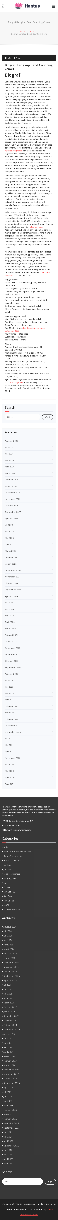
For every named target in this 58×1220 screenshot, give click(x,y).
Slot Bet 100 (9, 891)
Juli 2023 (9, 680)
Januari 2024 (11, 641)
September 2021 (13, 732)
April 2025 (10, 544)
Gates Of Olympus (12, 860)
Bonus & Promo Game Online (18, 851)
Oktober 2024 (11, 583)
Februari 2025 (11, 557)
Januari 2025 (11, 563)
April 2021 (10, 751)
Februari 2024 (11, 635)
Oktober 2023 (11, 661)
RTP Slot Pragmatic (14, 382)
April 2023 (10, 699)
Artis (32, 31)
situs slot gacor (37, 227)
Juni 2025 (9, 531)
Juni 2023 (9, 686)
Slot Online (9, 900)
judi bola (7, 865)
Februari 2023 (11, 706)
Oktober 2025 (11, 505)
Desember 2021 (13, 725)
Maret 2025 (10, 551)
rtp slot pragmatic (13, 150)
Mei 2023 (9, 693)
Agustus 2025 (11, 518)
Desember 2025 (13, 492)
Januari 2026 (11, 486)
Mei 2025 (9, 538)
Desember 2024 (13, 570)
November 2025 (13, 499)
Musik (6, 882)
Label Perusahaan (12, 873)
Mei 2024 (9, 615)
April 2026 (10, 466)
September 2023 (13, 667)
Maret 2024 (10, 628)
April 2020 (10, 777)
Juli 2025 (9, 525)
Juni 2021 (9, 738)
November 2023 (13, 654)
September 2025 (13, 512)
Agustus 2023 (11, 673)
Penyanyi (8, 887)
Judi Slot (7, 869)
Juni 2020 (9, 764)
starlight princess (12, 909)
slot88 (6, 905)
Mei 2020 (9, 771)
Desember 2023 (13, 648)
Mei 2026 (9, 460)
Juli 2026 (9, 447)
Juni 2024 (9, 609)
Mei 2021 (9, 745)
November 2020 (13, 758)
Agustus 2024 (11, 596)
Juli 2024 (9, 602)
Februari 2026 (11, 479)
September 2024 (13, 589)
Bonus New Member (13, 856)
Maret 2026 (10, 473)
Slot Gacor (8, 896)
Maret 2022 (10, 712)
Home (23, 31)
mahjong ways (10, 878)
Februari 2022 (11, 719)
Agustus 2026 (11, 441)
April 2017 (10, 784)
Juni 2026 (9, 453)
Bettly (8, 58)
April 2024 (10, 622)
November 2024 (13, 576)
